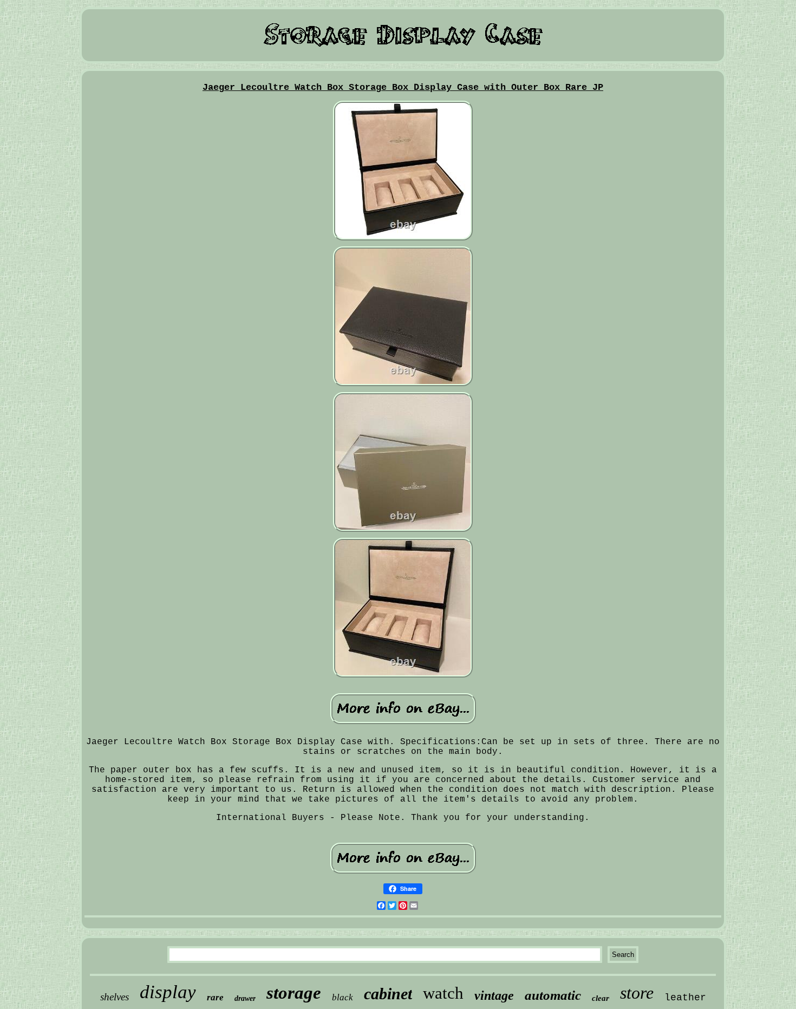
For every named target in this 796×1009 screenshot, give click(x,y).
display (168, 992)
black (342, 997)
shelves (114, 997)
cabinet (388, 994)
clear (600, 998)
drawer (245, 998)
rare (215, 997)
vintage (494, 995)
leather (685, 997)
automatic (553, 995)
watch (443, 993)
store (637, 993)
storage (293, 993)
